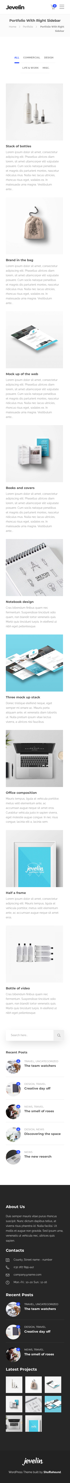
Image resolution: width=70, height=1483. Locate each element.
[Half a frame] (33, 1423)
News (28, 1106)
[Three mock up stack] (53, 1404)
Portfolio (28, 26)
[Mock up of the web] (53, 1384)
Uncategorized (47, 1061)
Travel (29, 1061)
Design (29, 1083)
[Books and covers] (14, 1404)
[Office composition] (14, 1423)
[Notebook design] (33, 1404)
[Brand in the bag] (33, 1384)
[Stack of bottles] (14, 1384)
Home (12, 26)
